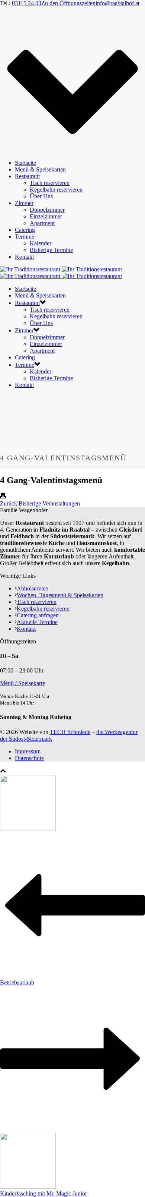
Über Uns (41, 196)
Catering (25, 230)
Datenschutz (29, 758)
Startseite (25, 163)
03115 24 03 (26, 3)
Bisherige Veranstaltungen (49, 503)
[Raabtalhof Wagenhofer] (61, 272)
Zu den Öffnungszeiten (68, 3)
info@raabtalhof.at (117, 3)
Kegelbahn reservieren (56, 189)
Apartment (42, 223)
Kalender (40, 243)
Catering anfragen (38, 615)
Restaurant (27, 176)
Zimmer (24, 203)
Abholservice (32, 588)
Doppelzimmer (47, 210)
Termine (24, 236)
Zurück (8, 503)
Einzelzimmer (46, 216)
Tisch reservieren (50, 183)
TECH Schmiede (70, 732)
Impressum (28, 751)
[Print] (3, 497)
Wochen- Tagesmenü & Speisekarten (60, 595)
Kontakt (24, 256)
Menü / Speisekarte (22, 683)
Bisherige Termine (51, 250)
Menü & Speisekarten (40, 169)
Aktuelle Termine (37, 622)
